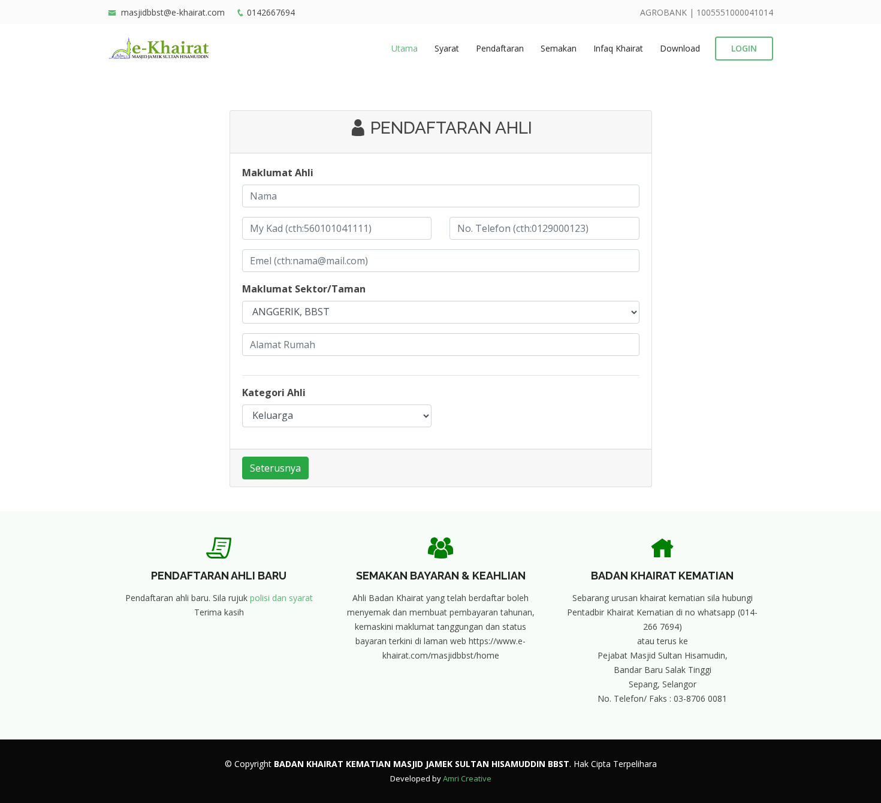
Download (680, 48)
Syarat (447, 48)
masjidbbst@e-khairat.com (173, 12)
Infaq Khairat (618, 48)
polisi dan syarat (281, 597)
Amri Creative (467, 778)
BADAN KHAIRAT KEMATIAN (662, 575)
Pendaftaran (500, 48)
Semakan (559, 48)
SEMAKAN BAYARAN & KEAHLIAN (441, 575)
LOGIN (744, 48)
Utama (404, 48)
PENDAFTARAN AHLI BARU (218, 575)
